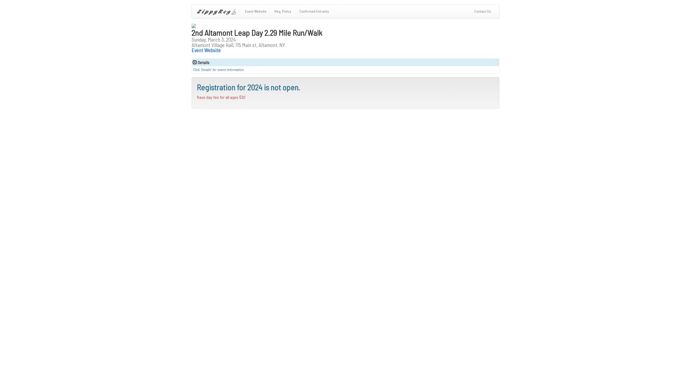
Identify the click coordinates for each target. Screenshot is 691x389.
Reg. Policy (283, 11)
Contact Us (484, 11)
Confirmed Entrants (314, 11)
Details (203, 62)
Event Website (255, 11)
